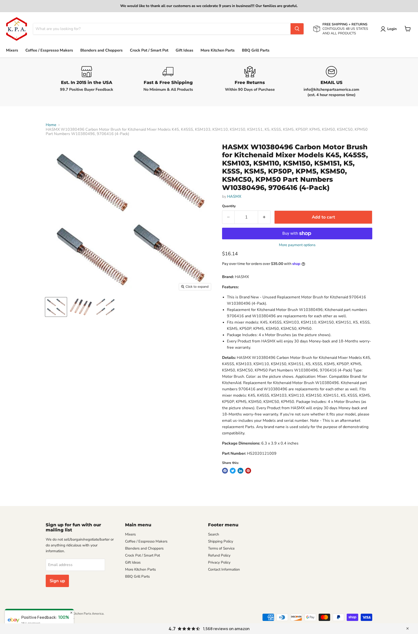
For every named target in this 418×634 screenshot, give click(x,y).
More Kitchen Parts (218, 50)
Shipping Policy (220, 541)
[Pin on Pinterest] (248, 471)
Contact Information (224, 569)
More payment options (297, 245)
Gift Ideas (184, 50)
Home (51, 125)
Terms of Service (221, 548)
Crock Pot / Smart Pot (149, 50)
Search (213, 534)
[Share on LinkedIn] (240, 471)
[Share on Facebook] (225, 471)
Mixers (12, 50)
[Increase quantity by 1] (264, 217)
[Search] (297, 28)
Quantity (229, 206)
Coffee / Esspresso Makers (49, 50)
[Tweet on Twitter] (233, 471)
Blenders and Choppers (101, 50)
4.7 (172, 628)
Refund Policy (219, 555)
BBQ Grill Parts (255, 50)
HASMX (234, 196)
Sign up (57, 581)
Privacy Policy (219, 562)
